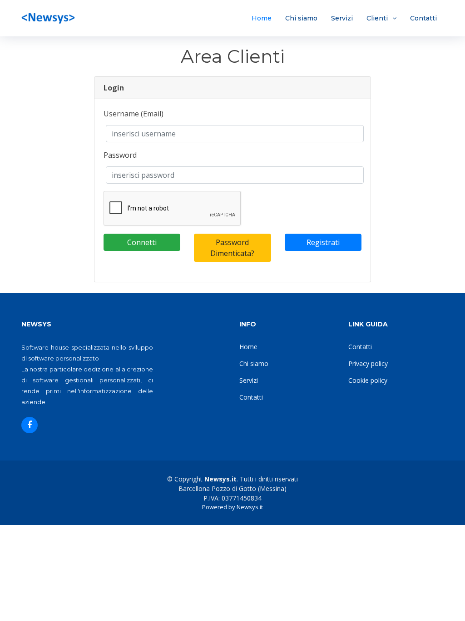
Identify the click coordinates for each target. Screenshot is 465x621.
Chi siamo (301, 18)
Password (120, 155)
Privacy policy (368, 363)
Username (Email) (133, 114)
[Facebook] (29, 425)
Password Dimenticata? (232, 247)
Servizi (342, 18)
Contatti (423, 18)
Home (262, 18)
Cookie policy (367, 380)
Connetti (142, 242)
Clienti (377, 18)
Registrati (323, 242)
